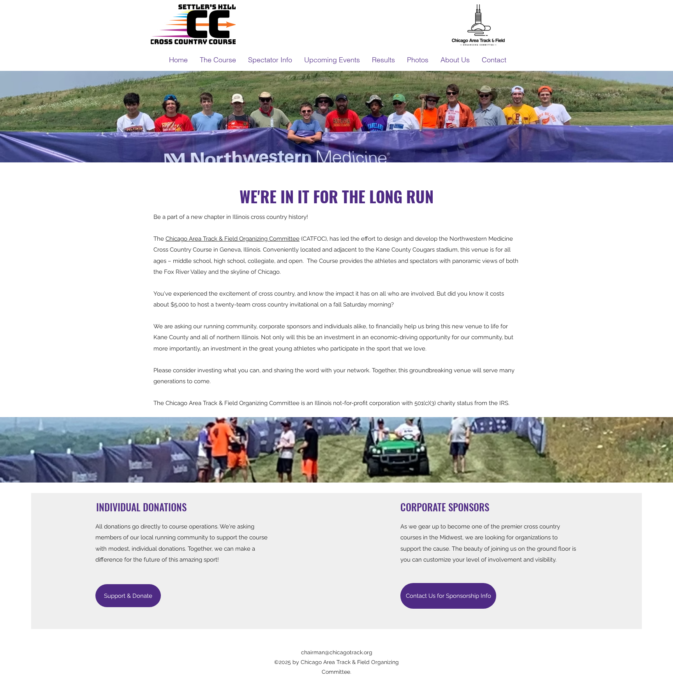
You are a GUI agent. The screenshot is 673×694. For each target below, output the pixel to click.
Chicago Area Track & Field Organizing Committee (233, 238)
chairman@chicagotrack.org (336, 652)
